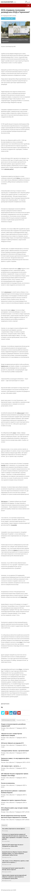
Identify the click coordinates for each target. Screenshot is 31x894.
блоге (21, 642)
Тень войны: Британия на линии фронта (13, 829)
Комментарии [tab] (21, 720)
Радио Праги (24, 597)
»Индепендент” (7, 292)
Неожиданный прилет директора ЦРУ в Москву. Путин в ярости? (13, 869)
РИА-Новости (4, 501)
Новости (4, 825)
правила (15, 550)
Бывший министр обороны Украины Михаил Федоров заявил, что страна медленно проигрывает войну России (14, 854)
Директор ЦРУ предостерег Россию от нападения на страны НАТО (12, 846)
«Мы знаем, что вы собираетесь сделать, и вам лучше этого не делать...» (15, 862)
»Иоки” (14, 432)
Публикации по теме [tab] (8, 720)
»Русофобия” (14, 525)
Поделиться (7, 18)
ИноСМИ (3, 465)
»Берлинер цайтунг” (9, 169)
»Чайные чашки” (20, 413)
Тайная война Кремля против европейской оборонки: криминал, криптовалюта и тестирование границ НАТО (14, 878)
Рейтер (18, 178)
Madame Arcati (4, 366)
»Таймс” (19, 268)
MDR (25, 167)
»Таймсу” (13, 310)
